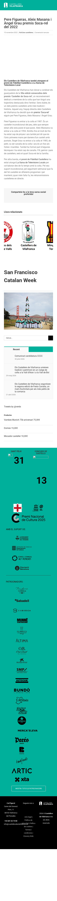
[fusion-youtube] (33, 808)
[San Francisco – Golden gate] (28, 293)
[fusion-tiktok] (25, 812)
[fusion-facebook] (23, 808)
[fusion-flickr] (32, 812)
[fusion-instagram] (30, 808)
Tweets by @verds (12, 406)
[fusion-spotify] (28, 812)
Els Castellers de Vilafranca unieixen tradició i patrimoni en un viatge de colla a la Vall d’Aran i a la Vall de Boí (32, 370)
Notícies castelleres (26, 32)
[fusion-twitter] (27, 808)
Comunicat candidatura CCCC (29, 356)
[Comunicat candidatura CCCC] (9, 356)
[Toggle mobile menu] (52, 5)
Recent (16, 349)
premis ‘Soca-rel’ (41, 112)
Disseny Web (28, 836)
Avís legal (28, 817)
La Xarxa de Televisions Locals (30, 162)
